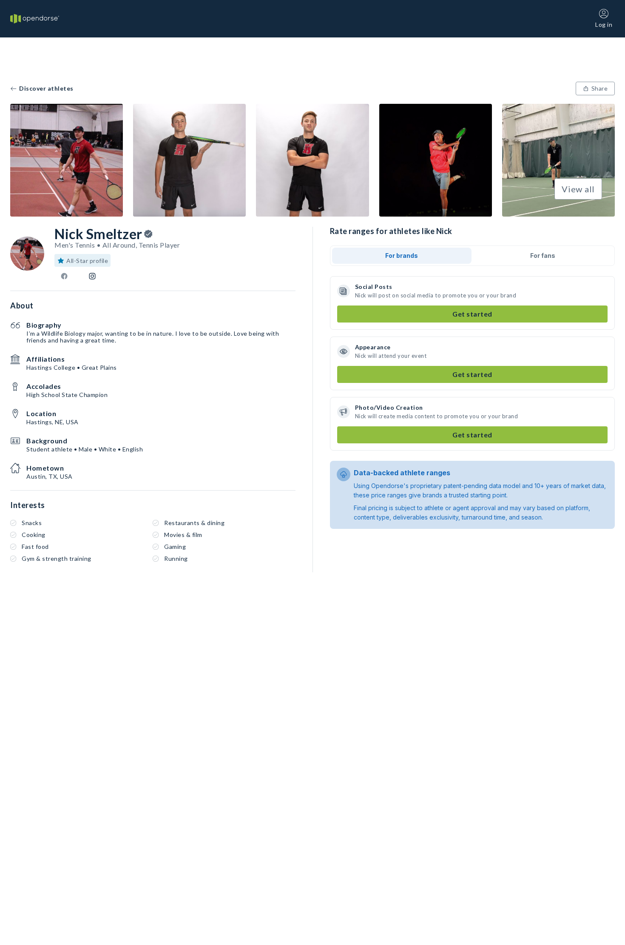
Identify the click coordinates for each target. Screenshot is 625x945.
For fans (542, 255)
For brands (401, 255)
